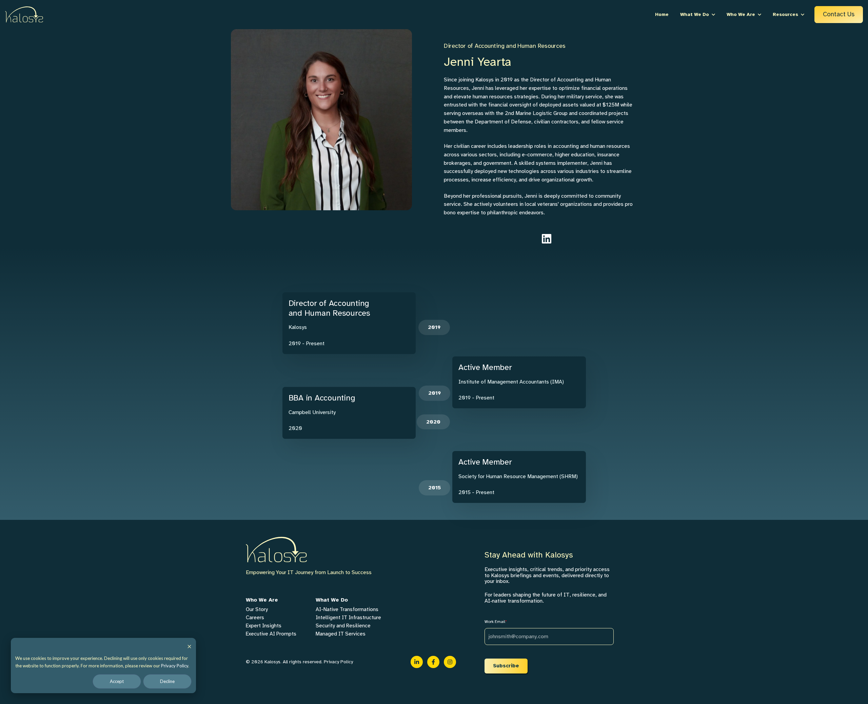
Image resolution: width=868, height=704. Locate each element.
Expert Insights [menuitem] (263, 625)
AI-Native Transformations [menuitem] (347, 609)
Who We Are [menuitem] (262, 600)
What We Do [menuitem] (332, 600)
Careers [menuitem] (255, 617)
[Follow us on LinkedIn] (546, 239)
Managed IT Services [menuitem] (341, 633)
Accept (117, 681)
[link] (24, 14)
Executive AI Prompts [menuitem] (271, 633)
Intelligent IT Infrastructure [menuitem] (348, 617)
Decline (167, 681)
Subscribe (506, 666)
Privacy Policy (174, 665)
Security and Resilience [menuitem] (343, 625)
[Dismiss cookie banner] (189, 646)
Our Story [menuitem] (257, 609)
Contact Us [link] (838, 14)
